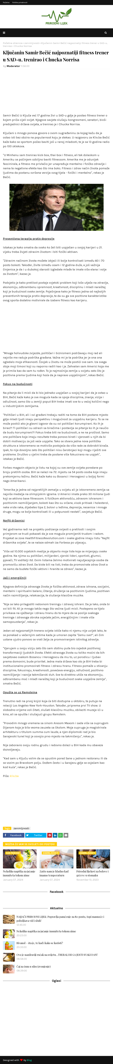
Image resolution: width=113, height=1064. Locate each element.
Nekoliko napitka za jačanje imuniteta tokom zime (19, 873)
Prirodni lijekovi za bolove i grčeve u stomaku (92, 873)
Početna (6, 2)
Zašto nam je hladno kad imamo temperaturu (54, 873)
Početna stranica (13, 43)
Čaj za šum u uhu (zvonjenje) (33, 966)
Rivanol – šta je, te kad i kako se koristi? (39, 943)
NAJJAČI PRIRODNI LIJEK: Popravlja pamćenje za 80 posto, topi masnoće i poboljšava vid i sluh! (60, 918)
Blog (29, 1060)
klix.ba (14, 776)
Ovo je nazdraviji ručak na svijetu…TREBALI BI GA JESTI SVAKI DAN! (56, 955)
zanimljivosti (31, 43)
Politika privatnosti (19, 2)
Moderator (13, 66)
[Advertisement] (56, 92)
